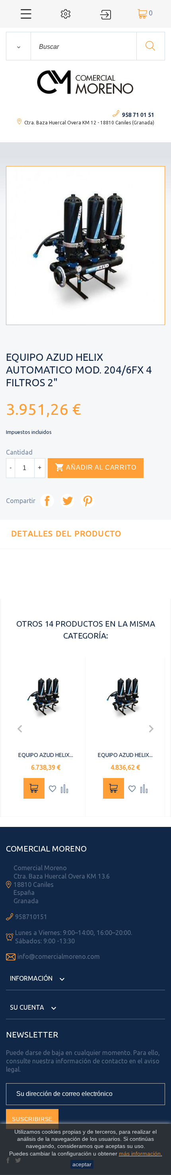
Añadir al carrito (95, 467)
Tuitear (67, 501)
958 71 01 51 (138, 115)
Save (88, 501)
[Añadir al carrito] (34, 788)
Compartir (47, 501)
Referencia (68, 588)
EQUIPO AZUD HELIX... (45, 755)
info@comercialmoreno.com (58, 956)
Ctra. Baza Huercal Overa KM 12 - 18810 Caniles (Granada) (89, 122)
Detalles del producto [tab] (66, 533)
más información (140, 1153)
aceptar (81, 1164)
